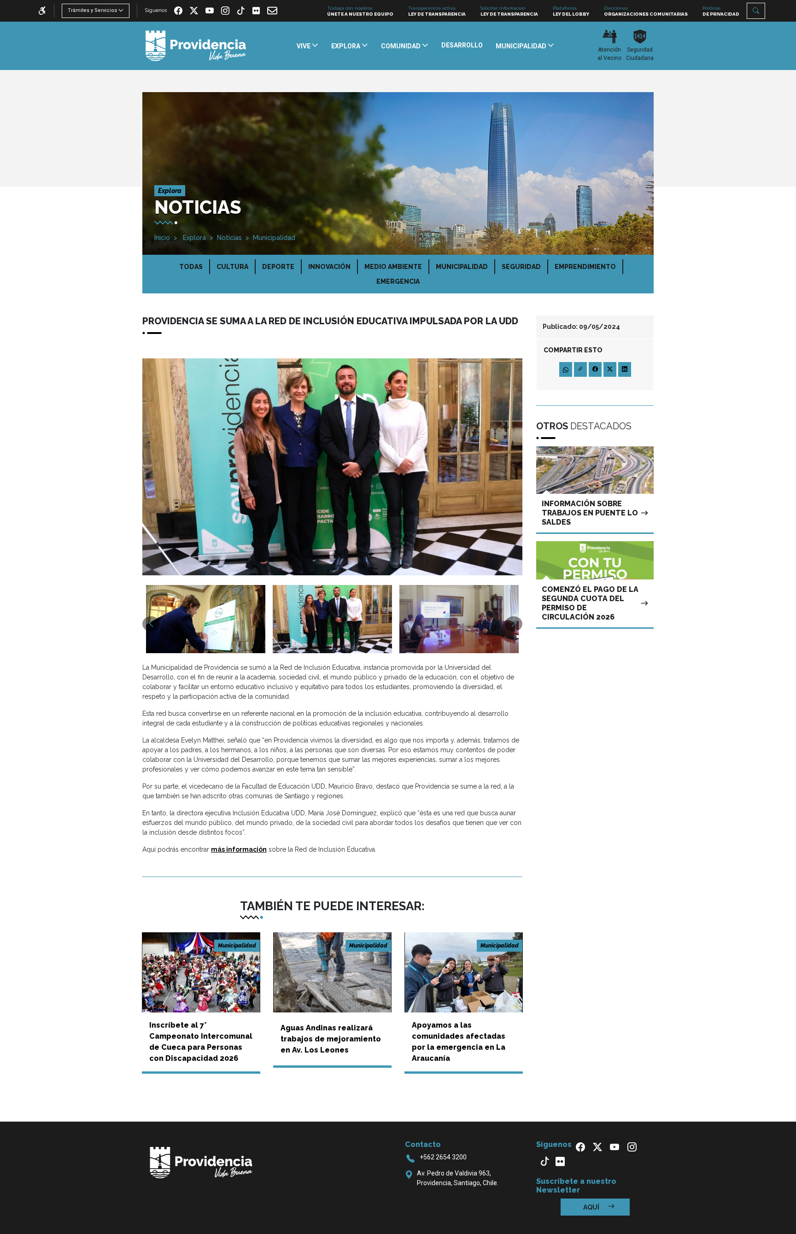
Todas (191, 266)
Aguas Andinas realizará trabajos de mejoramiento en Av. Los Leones (331, 1038)
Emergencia (398, 281)
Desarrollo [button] (462, 45)
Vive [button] (304, 46)
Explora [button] (346, 46)
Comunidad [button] (401, 46)
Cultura (232, 266)
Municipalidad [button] (522, 46)
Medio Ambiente (393, 266)
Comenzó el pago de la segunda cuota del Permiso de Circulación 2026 (590, 603)
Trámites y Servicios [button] (92, 10)
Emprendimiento (585, 266)
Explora (193, 237)
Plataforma (571, 11)
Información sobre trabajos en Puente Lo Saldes (590, 512)
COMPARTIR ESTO (573, 350)
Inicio (162, 237)
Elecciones (646, 11)
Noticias (229, 237)
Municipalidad (274, 237)
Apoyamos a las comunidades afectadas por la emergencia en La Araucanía (458, 1042)
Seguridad (521, 266)
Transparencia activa (437, 11)
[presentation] (151, 624)
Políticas (720, 11)
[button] (756, 11)
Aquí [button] (592, 1207)
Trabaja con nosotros (360, 11)
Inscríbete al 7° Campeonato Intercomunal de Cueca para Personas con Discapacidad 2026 (200, 1042)
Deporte (278, 266)
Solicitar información (509, 11)
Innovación (329, 266)
